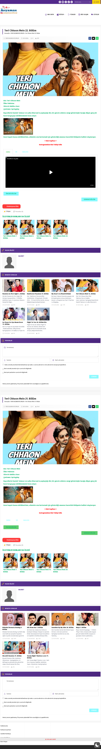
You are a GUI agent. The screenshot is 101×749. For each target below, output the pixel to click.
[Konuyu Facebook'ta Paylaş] (89, 38)
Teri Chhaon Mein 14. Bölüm (86, 294)
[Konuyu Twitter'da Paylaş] (93, 38)
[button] (97, 745)
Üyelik (97, 2)
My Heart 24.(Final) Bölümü (61, 294)
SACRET (21, 256)
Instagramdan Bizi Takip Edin (50, 145)
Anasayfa (6, 33)
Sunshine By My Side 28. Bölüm (62, 627)
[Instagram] (60, 2)
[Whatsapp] (66, 2)
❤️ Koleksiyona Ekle (11, 206)
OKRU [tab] (8, 152)
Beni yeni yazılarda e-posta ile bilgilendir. (16, 372)
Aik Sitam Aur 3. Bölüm (35, 627)
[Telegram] (72, 2)
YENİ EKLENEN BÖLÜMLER (17, 33)
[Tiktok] (69, 2)
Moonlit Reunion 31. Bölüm (12, 656)
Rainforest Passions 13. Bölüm (38, 294)
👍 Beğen (7, 211)
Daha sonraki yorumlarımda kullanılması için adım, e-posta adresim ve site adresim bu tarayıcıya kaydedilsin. (35, 365)
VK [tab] (16, 152)
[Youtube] (63, 2)
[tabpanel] (50, 172)
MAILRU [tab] (25, 152)
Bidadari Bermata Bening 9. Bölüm (12, 628)
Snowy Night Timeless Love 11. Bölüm (38, 657)
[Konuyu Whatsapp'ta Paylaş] (97, 38)
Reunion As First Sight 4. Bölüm (13, 294)
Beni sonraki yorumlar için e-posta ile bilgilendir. (18, 368)
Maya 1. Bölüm (81, 627)
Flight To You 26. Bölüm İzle (37, 322)
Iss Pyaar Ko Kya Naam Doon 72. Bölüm (12, 323)
